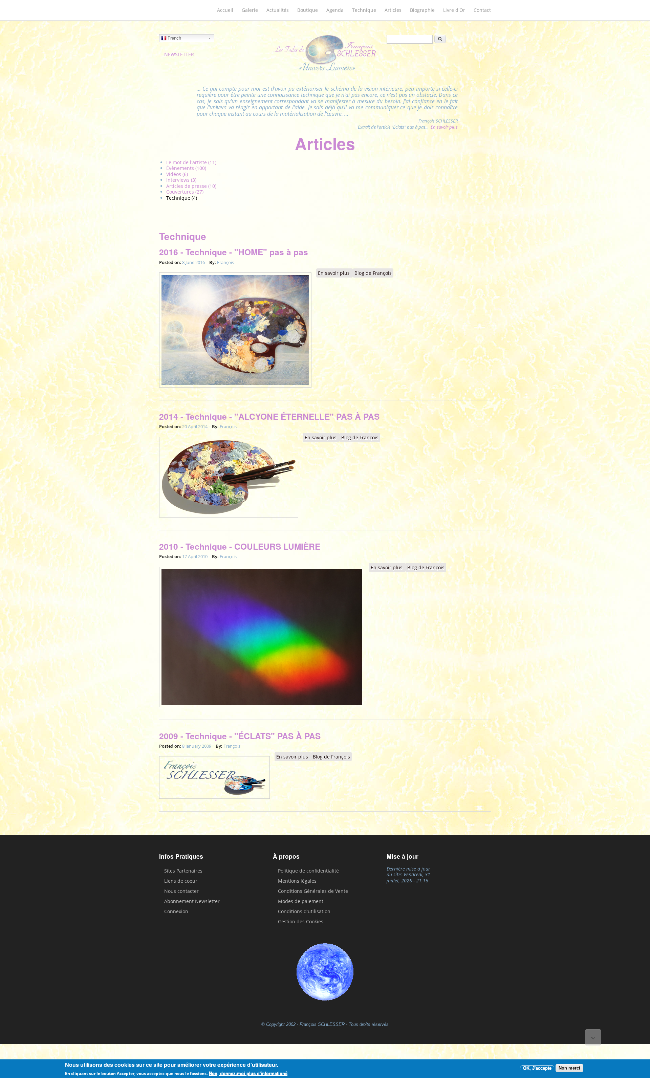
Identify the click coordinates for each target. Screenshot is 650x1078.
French (174, 38)
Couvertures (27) (184, 192)
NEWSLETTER (179, 54)
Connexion (176, 911)
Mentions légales (297, 881)
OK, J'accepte (537, 1068)
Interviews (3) (181, 180)
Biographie (422, 10)
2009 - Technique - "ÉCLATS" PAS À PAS (240, 736)
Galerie (250, 10)
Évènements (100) (186, 168)
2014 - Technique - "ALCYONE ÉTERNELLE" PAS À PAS (269, 416)
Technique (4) (181, 198)
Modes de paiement (300, 901)
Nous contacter (181, 891)
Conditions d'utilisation (304, 911)
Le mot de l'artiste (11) (191, 162)
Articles (393, 10)
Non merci (569, 1068)
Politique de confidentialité (308, 870)
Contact (482, 10)
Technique (364, 10)
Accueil (225, 10)
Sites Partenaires (183, 870)
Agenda (335, 10)
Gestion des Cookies (300, 921)
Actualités (277, 10)
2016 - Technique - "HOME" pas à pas (233, 252)
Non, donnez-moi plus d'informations (248, 1073)
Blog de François (373, 273)
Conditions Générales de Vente (313, 891)
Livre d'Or (454, 10)
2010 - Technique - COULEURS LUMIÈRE (239, 546)
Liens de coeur (180, 881)
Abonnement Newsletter (192, 901)
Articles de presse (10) (191, 186)
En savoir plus (444, 127)
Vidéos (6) (177, 174)
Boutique (307, 10)
